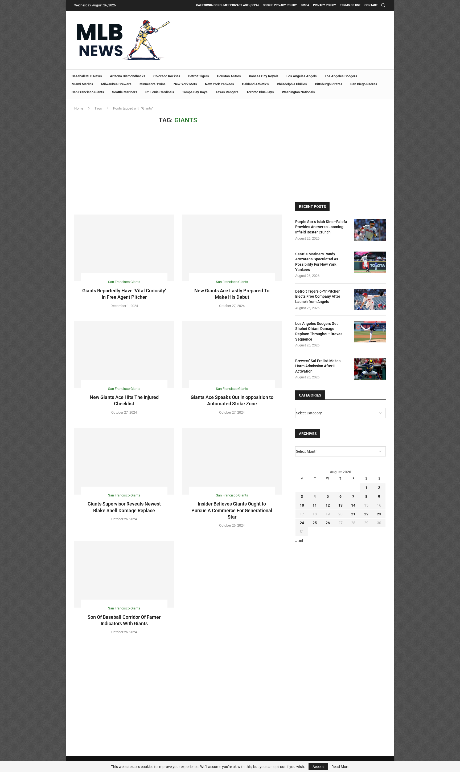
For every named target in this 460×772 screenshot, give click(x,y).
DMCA (305, 5)
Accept (318, 767)
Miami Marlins (82, 84)
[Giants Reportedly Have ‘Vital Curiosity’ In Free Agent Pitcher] (124, 248)
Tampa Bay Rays (195, 92)
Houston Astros (229, 76)
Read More (340, 767)
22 (366, 514)
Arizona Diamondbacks (127, 76)
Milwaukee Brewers (116, 84)
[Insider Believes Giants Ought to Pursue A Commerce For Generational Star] (232, 461)
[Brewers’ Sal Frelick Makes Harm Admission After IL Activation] (370, 369)
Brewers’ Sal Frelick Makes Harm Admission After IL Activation (317, 366)
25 (315, 523)
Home (78, 108)
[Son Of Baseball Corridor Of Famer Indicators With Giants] (124, 574)
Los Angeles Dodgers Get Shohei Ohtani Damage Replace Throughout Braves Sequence (318, 331)
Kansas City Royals (263, 76)
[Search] (383, 5)
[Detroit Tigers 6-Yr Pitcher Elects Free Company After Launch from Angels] (370, 299)
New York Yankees (219, 84)
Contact (371, 5)
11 (315, 505)
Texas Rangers (227, 92)
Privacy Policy (324, 5)
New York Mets (185, 84)
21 (353, 514)
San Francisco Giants (88, 92)
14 (353, 505)
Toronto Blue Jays (260, 92)
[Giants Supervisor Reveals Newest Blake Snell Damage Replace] (124, 461)
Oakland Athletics (255, 84)
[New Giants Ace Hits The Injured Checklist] (124, 354)
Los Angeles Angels (301, 76)
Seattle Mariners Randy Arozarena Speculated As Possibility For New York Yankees (316, 262)
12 (328, 505)
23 (379, 514)
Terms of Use (350, 5)
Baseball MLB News (87, 76)
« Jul (299, 541)
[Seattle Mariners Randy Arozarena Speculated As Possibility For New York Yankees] (370, 262)
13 (340, 505)
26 (328, 523)
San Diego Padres (363, 84)
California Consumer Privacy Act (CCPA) (227, 5)
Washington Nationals (298, 92)
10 (302, 505)
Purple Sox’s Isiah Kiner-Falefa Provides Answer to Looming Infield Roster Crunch (321, 227)
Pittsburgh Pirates (328, 84)
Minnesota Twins (152, 84)
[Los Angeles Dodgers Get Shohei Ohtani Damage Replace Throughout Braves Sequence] (370, 331)
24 (302, 523)
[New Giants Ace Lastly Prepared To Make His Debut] (232, 248)
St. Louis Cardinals (159, 92)
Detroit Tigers (198, 76)
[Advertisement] (178, 169)
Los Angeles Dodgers (341, 76)
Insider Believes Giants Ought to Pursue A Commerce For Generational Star (231, 510)
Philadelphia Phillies (292, 84)
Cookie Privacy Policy (280, 5)
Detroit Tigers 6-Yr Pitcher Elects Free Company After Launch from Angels (317, 296)
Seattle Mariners (124, 92)
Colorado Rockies (166, 76)
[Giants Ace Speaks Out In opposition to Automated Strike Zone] (232, 354)
